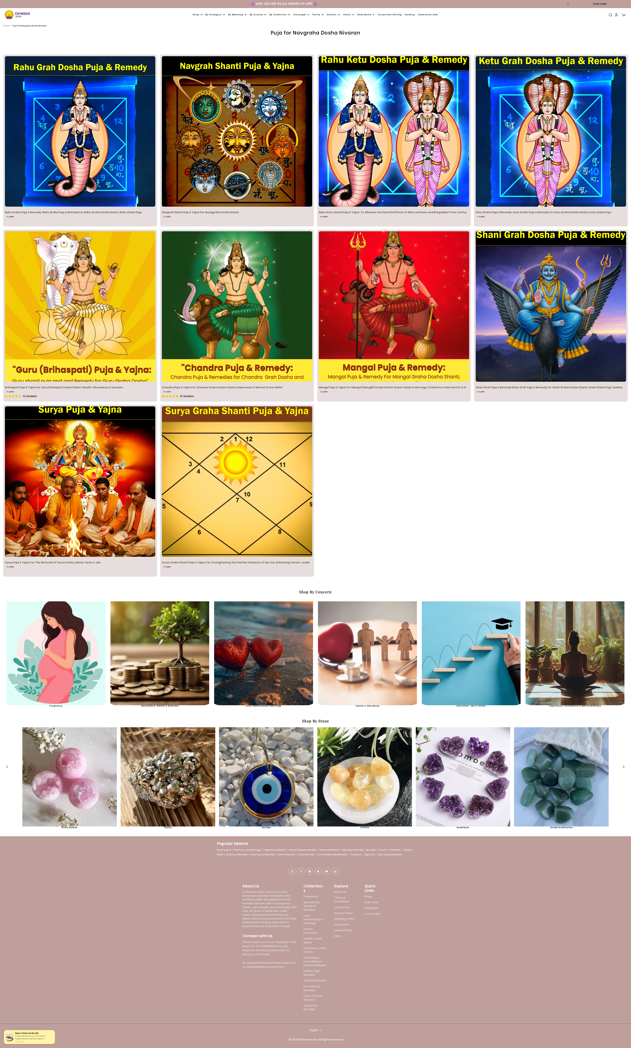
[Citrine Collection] (364, 774)
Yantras (407, 850)
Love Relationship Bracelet (332, 854)
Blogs (368, 896)
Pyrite (168, 827)
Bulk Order (371, 902)
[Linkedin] (335, 871)
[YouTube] (326, 871)
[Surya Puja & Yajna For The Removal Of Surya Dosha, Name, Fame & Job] (80, 481)
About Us (340, 892)
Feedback (371, 908)
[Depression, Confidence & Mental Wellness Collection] (575, 650)
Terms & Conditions (341, 899)
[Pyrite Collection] (168, 774)
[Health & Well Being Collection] (367, 650)
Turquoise (355, 854)
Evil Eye (266, 827)
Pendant (395, 850)
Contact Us (342, 907)
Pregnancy (56, 705)
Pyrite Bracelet (306, 854)
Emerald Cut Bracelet (312, 988)
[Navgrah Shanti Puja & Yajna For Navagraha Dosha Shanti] (237, 131)
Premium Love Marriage (247, 850)
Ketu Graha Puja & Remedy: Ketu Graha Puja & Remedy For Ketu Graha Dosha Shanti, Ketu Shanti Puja (543, 212)
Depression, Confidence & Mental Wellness (575, 705)
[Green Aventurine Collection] (561, 774)
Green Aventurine (561, 827)
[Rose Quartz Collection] (69, 774)
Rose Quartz (70, 827)
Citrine (364, 827)
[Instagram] (309, 871)
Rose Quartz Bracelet (262, 854)
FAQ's (337, 936)
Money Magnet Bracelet (302, 850)
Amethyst (463, 827)
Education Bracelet (353, 850)
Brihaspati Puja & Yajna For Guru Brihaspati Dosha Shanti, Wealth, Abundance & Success (64, 387)
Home (6, 25)
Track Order (600, 4)
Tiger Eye (369, 854)
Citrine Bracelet (286, 854)
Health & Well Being (367, 705)
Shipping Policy (344, 919)
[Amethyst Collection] (463, 774)
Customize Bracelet (311, 1007)
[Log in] (616, 14)
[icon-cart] (623, 14)
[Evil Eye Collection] (266, 774)
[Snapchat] (318, 871)
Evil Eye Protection (311, 931)
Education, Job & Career (471, 705)
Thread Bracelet (315, 980)
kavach (383, 850)
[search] (610, 14)
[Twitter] (292, 871)
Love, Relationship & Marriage (263, 705)
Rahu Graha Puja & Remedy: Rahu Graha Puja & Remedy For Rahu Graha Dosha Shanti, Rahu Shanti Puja (73, 212)
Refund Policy (343, 930)
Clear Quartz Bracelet (389, 854)
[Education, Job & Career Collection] (471, 650)
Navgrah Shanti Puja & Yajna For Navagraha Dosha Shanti (200, 212)
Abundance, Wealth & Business (160, 705)
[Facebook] (301, 871)
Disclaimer (341, 925)
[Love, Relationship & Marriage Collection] (263, 650)
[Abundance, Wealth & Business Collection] (159, 650)
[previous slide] (7, 767)
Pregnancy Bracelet (275, 850)
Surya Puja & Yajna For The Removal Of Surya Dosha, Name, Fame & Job (52, 562)
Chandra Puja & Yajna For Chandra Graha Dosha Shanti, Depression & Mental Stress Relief (222, 387)
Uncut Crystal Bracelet (313, 998)
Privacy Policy (343, 913)
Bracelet (371, 850)
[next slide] (624, 767)
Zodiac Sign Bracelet (312, 973)
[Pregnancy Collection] (56, 650)
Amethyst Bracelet (237, 854)
